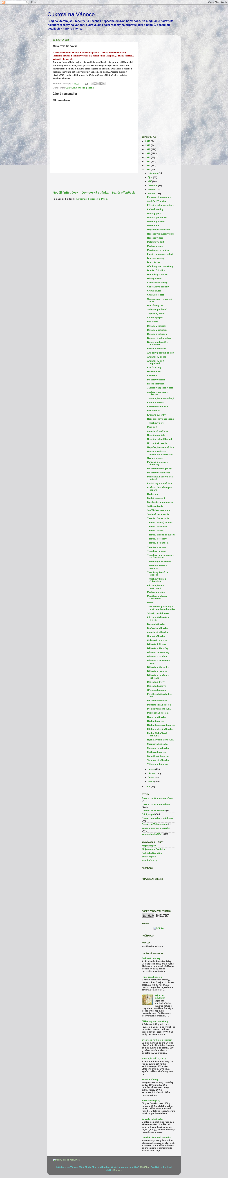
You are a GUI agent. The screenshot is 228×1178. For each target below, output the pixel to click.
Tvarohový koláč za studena (157, 573)
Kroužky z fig (154, 367)
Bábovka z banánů (157, 656)
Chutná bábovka (156, 636)
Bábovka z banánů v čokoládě (158, 676)
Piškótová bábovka (157, 700)
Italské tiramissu (156, 384)
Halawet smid (154, 371)
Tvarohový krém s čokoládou (156, 580)
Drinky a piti (148, 814)
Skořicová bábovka (157, 744)
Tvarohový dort (155, 423)
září (150, 181)
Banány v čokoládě (157, 330)
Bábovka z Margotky (158, 667)
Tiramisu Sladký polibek (160, 522)
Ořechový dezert (156, 221)
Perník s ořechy (150, 1079)
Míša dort (152, 427)
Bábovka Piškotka (156, 644)
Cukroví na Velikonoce (154, 810)
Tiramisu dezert (155, 530)
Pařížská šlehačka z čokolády (157, 463)
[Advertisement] (94, 181)
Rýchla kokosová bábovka (161, 725)
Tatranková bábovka (158, 760)
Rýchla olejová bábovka (160, 729)
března (152, 773)
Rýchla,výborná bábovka (160, 740)
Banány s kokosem (157, 334)
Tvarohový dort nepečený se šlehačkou (160, 556)
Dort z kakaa (153, 262)
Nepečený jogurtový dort (160, 234)
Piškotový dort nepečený (160, 205)
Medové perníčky (156, 592)
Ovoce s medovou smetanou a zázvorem (159, 452)
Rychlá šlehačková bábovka (157, 734)
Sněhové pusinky (151, 958)
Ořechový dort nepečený (160, 266)
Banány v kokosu (156, 326)
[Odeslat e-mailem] (92, 83)
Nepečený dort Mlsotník (159, 439)
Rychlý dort (153, 494)
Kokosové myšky (151, 1100)
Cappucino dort (155, 295)
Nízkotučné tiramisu (157, 443)
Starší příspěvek (123, 192)
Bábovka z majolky (157, 671)
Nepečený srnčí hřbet (158, 230)
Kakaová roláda (155, 402)
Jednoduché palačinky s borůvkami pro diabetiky (161, 608)
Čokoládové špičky (157, 282)
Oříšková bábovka (156, 690)
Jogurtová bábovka (157, 632)
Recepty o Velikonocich (154, 824)
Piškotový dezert (156, 380)
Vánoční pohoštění (152, 834)
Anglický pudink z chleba (160, 353)
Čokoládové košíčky (158, 287)
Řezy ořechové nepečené (160, 419)
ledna (151, 781)
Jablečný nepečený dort (160, 388)
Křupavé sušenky (156, 415)
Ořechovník (153, 225)
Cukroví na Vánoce (71, 14)
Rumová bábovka (156, 717)
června (152, 189)
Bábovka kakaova (156, 686)
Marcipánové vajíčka (158, 250)
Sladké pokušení (156, 498)
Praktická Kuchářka (152, 853)
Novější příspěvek (65, 192)
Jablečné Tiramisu (157, 201)
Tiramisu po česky (157, 539)
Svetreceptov (149, 857)
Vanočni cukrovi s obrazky (156, 828)
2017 (148, 149)
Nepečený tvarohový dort (160, 447)
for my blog (61, 1160)
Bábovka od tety (156, 682)
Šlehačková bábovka (158, 756)
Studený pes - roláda (158, 514)
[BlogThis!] (95, 83)
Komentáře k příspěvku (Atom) (92, 199)
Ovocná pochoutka (157, 217)
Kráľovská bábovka (157, 628)
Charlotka (152, 376)
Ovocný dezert (155, 458)
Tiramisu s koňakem (157, 543)
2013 (148, 157)
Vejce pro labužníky (160, 996)
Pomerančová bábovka (159, 705)
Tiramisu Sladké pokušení (161, 535)
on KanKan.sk (73, 1160)
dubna (151, 769)
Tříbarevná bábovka (157, 764)
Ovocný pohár (154, 213)
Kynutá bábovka (156, 624)
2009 (148, 786)
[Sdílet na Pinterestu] (103, 83)
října (150, 177)
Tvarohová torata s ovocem (157, 567)
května (152, 193)
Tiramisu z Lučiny (156, 547)
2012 (148, 161)
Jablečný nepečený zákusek (157, 393)
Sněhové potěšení (156, 309)
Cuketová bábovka (157, 640)
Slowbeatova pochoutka (160, 502)
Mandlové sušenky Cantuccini (157, 597)
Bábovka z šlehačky (157, 648)
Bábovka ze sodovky (158, 652)
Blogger (117, 1170)
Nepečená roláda (156, 435)
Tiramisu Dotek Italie (158, 518)
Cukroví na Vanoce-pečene (79, 88)
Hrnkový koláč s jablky (154, 1058)
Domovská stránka (95, 192)
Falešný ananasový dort (160, 254)
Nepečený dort (155, 238)
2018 (148, 145)
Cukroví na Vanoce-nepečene (157, 798)
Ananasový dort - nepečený (156, 362)
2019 (148, 141)
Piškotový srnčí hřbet (158, 473)
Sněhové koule (155, 506)
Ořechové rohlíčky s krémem (157, 1040)
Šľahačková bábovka (158, 613)
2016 (148, 153)
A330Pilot (145, 1167)
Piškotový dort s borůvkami (156, 586)
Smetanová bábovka (158, 748)
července (153, 185)
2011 (148, 165)
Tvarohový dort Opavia (159, 562)
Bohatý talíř (153, 411)
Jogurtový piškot (156, 314)
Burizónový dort (155, 305)
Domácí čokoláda (156, 270)
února (151, 777)
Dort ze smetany (155, 258)
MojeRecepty (149, 846)
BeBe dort (152, 322)
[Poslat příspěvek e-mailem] (86, 83)
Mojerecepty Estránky (153, 849)
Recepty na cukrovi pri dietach (158, 818)
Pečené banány (155, 209)
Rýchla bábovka (155, 721)
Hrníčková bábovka (152, 977)
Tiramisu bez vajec (157, 526)
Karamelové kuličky (157, 407)
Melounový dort (155, 242)
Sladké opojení (155, 318)
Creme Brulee (154, 291)
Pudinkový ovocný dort (159, 483)
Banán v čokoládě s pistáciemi (157, 343)
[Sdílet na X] (98, 83)
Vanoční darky (149, 860)
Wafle (150, 603)
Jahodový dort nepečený (160, 398)
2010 (148, 169)
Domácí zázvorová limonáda (157, 1137)
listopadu (153, 173)
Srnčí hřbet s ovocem (158, 510)
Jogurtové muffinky (157, 431)
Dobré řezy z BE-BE (157, 274)
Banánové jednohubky (159, 338)
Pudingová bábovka (157, 713)
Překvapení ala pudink (159, 197)
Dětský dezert (154, 278)
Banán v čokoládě (156, 348)
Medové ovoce (155, 246)
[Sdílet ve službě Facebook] (101, 83)
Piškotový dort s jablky (159, 469)
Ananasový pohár (156, 357)
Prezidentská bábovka (159, 709)
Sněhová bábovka (156, 752)
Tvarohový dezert (156, 551)
